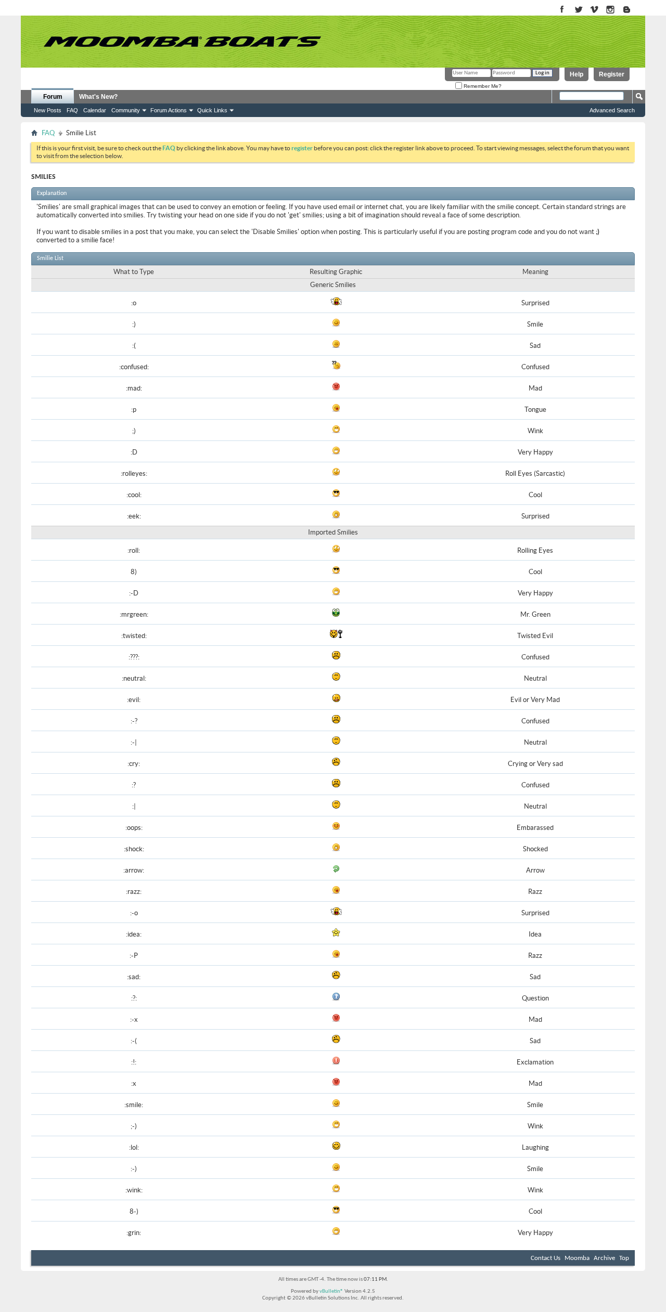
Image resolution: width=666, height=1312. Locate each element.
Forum (52, 96)
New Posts (47, 110)
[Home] (182, 42)
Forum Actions (168, 110)
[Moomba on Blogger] (632, 10)
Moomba (577, 1258)
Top (624, 1258)
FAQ (72, 110)
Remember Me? (482, 86)
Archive (604, 1258)
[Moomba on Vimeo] (594, 10)
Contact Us (545, 1258)
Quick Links (212, 110)
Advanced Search (612, 110)
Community (125, 110)
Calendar (94, 110)
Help (576, 74)
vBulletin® (331, 1291)
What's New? (98, 96)
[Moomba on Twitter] (578, 10)
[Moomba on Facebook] (562, 10)
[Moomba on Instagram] (611, 10)
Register (611, 74)
